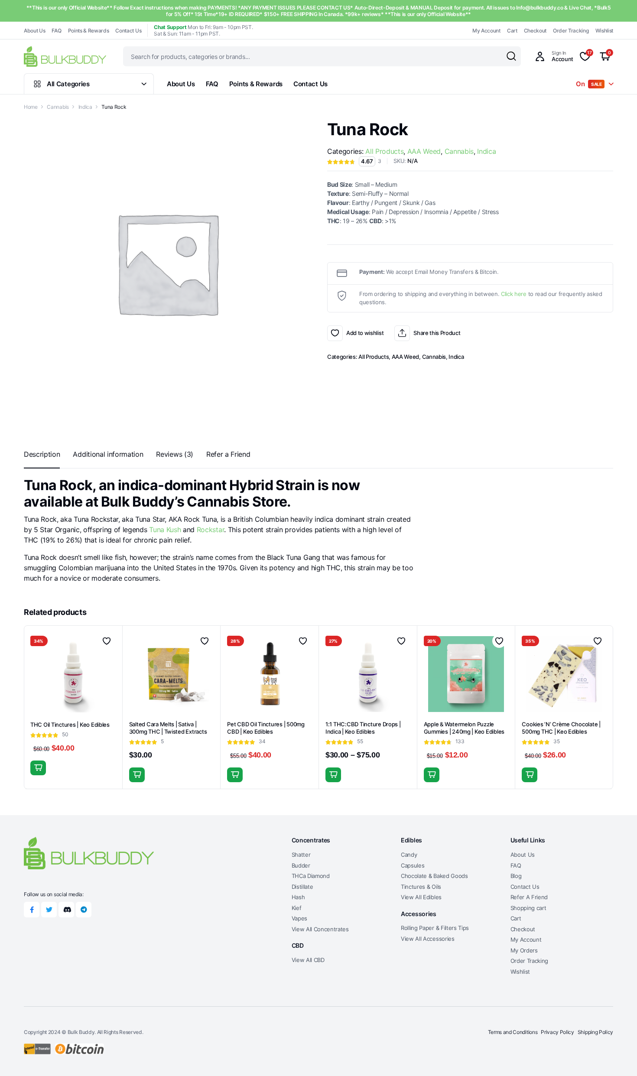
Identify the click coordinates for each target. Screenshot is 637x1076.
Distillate (302, 886)
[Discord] (66, 909)
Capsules (412, 865)
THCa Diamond (311, 875)
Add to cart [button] (137, 774)
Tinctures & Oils (421, 886)
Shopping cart (528, 907)
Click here (513, 293)
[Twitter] (49, 909)
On (589, 84)
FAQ (56, 30)
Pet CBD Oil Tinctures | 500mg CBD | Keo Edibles (265, 728)
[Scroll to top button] (617, 1056)
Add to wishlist (335, 333)
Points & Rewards (88, 30)
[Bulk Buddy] (65, 56)
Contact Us (128, 30)
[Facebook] (31, 909)
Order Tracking (571, 30)
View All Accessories (428, 938)
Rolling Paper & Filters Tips (435, 927)
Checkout (535, 30)
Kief (297, 907)
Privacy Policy (557, 1032)
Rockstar (210, 529)
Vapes (299, 918)
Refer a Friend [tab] (228, 454)
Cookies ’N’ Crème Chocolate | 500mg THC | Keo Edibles (561, 728)
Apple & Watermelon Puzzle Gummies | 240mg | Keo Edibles (464, 728)
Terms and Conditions (513, 1032)
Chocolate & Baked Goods (434, 875)
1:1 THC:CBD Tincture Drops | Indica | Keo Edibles (363, 728)
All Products (384, 151)
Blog (516, 875)
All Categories (68, 84)
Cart (512, 30)
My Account (486, 30)
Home (31, 107)
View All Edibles (421, 897)
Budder (301, 865)
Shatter (301, 854)
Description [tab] (42, 454)
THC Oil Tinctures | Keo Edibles (70, 724)
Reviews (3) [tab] (174, 454)
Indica (85, 107)
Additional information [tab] (108, 454)
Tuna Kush (164, 529)
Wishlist (604, 30)
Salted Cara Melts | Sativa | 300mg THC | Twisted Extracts (168, 728)
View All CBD (308, 959)
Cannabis (57, 107)
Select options (38, 768)
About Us (34, 30)
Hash (298, 897)
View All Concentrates (320, 929)
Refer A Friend (529, 897)
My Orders (524, 950)
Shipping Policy (595, 1032)
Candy (409, 854)
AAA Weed (424, 151)
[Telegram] (83, 909)
